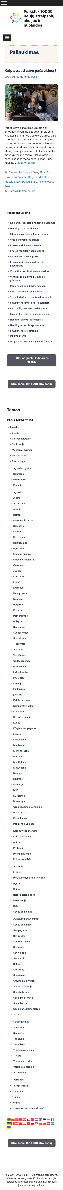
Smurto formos (21, 992)
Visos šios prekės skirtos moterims (29, 271)
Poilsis (16, 842)
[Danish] (33, 1119)
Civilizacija (18, 444)
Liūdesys (18, 587)
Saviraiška (19, 935)
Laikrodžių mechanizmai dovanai (28, 308)
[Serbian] (37, 1123)
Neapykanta (20, 593)
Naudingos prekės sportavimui (27, 325)
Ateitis (15, 433)
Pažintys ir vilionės (23, 823)
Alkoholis (18, 866)
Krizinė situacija (22, 717)
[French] (53, 1119)
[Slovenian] (45, 1123)
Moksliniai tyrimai (22, 449)
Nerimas (18, 778)
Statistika (17, 1091)
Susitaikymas (20, 632)
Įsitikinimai (19, 689)
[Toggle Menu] (4, 3)
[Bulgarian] (13, 1119)
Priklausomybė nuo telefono (29, 877)
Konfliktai (18, 711)
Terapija (17, 1055)
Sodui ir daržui (18, 297)
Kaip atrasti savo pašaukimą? (30, 70)
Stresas (17, 1014)
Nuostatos (19, 795)
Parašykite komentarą (22, 191)
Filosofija (45, 172)
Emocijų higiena (22, 554)
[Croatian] (25, 1119)
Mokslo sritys (13, 181)
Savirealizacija (21, 941)
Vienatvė (18, 649)
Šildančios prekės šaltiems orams (29, 234)
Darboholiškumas (23, 520)
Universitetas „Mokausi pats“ (28, 1108)
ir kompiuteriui (18, 335)
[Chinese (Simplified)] (17, 1119)
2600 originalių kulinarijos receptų (32, 360)
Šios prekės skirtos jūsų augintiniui (29, 314)
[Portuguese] (29, 1123)
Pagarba (18, 604)
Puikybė (17, 621)
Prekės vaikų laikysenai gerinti (27, 250)
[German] (9, 1123)
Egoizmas (18, 548)
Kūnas (16, 722)
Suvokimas (19, 638)
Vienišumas (19, 655)
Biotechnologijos (21, 438)
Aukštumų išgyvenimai (26, 918)
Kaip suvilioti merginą (25, 830)
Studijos (16, 1097)
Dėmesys (18, 525)
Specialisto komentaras (26, 1008)
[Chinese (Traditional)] (21, 1119)
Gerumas (18, 565)
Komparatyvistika (23, 705)
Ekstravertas (20, 479)
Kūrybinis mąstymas (24, 728)
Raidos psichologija (24, 894)
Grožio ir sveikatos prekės (24, 239)
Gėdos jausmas (21, 660)
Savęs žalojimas (22, 924)
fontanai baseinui (41, 297)
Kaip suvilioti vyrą (23, 836)
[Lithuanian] (21, 1123)
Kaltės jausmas (21, 700)
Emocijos (18, 485)
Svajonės (18, 1033)
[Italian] (13, 1123)
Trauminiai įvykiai (23, 1061)
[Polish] (25, 1123)
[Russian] (33, 1123)
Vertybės (18, 1079)
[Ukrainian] (9, 1127)
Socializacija (20, 1003)
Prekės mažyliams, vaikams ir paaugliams (27, 264)
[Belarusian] (9, 1119)
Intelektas (18, 677)
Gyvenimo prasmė (16, 177)
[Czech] (29, 1119)
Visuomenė (19, 1072)
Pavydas (18, 610)
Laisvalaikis (19, 739)
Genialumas (19, 666)
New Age (18, 784)
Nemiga (17, 773)
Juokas (17, 570)
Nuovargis (19, 801)
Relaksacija (19, 900)
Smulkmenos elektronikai (24, 330)
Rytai (16, 906)
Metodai (18, 756)
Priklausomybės (22, 859)
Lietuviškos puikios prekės (25, 256)
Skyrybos (18, 969)
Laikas (17, 734)
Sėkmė (9, 186)
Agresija (18, 492)
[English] (41, 1119)
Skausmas (19, 627)
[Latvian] (17, 1123)
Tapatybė (18, 1038)
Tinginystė (19, 643)
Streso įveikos (21, 1021)
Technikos (19, 1044)
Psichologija (46, 181)
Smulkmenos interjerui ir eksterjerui (30, 302)
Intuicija (17, 683)
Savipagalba (20, 930)
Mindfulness (20, 762)
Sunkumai (18, 1027)
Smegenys (19, 975)
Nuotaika (18, 599)
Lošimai (17, 872)
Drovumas (19, 537)
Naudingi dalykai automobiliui (27, 319)
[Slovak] (41, 1123)
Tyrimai (16, 1102)
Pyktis (16, 883)
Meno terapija (21, 750)
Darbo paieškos (28, 172)
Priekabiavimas (22, 853)
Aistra (16, 497)
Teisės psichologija (24, 1050)
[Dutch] (37, 1119)
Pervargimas (20, 615)
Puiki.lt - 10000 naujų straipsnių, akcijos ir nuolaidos (40, 18)
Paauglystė (19, 812)
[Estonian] (45, 1119)
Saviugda (18, 947)
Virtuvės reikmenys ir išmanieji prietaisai (27, 278)
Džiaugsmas (20, 542)
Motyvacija (19, 767)
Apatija (17, 509)
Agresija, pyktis (22, 468)
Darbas (13, 172)
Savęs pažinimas (22, 911)
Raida (16, 889)
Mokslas (44, 177)
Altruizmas (19, 503)
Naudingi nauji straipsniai (24, 228)
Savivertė (18, 958)
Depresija (18, 473)
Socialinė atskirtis (23, 997)
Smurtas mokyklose (24, 980)
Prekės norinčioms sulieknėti (26, 245)
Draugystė (19, 531)
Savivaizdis (19, 952)
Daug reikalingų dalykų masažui (28, 285)
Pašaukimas (29, 181)
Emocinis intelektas (24, 559)
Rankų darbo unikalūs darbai (26, 291)
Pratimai (18, 848)
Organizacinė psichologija (28, 806)
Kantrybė (18, 576)
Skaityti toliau (26, 162)
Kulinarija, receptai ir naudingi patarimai (32, 222)
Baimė (16, 514)
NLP (15, 790)
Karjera (32, 177)
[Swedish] (53, 1123)
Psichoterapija (20, 1085)
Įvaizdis (17, 694)
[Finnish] (49, 1119)
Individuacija (20, 672)
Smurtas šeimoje (22, 986)
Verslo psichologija (23, 1066)
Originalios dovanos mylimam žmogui (31, 341)
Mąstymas (19, 745)
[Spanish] (49, 1123)
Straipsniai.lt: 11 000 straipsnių (31, 383)
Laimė (16, 582)
